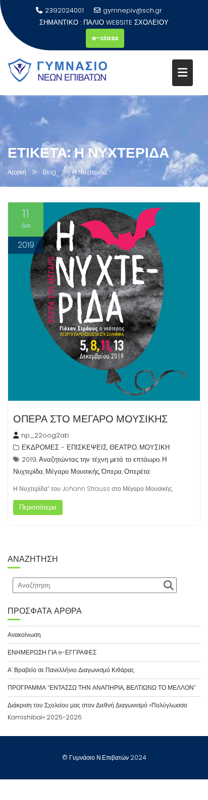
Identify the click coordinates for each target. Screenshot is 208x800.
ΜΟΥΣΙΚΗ (154, 447)
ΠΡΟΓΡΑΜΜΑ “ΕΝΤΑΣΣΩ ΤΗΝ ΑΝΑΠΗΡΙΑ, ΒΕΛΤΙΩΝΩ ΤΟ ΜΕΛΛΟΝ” (102, 687)
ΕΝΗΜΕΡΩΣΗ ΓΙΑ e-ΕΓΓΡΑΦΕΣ (52, 652)
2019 (29, 459)
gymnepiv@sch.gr (132, 10)
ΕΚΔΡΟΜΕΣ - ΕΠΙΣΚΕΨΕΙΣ (64, 447)
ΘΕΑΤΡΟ (123, 447)
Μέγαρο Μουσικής (72, 471)
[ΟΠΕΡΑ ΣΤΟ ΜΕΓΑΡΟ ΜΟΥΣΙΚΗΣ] (104, 301)
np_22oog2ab (45, 435)
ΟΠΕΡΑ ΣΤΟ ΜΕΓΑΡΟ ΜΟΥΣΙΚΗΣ (90, 419)
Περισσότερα (38, 507)
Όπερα (111, 471)
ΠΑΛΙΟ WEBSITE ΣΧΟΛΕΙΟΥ (126, 22)
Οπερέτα (137, 471)
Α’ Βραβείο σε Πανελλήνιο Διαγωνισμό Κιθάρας (71, 670)
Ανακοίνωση (24, 634)
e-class (105, 38)
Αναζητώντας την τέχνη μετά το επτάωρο (99, 459)
